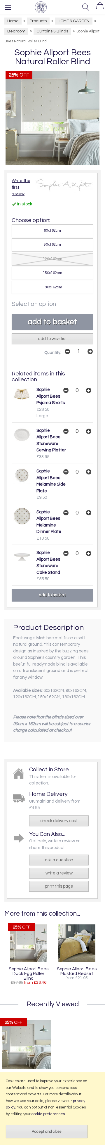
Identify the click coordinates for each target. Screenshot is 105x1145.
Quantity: (52, 353)
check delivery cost (59, 821)
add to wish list (52, 339)
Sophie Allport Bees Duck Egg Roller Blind (28, 973)
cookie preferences (48, 1114)
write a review (59, 873)
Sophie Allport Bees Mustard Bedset (77, 971)
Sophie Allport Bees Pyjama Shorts (50, 396)
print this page (59, 886)
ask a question (59, 860)
